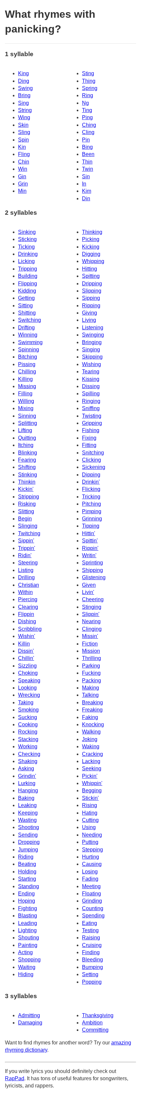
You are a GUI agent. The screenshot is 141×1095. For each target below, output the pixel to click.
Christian (28, 585)
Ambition (92, 1022)
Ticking (26, 247)
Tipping (90, 526)
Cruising (92, 945)
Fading (90, 879)
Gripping (92, 423)
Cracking (92, 754)
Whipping (93, 261)
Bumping (92, 967)
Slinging (27, 526)
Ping (87, 117)
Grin (23, 183)
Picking (90, 239)
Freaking (92, 709)
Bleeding (92, 959)
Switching (29, 320)
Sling (24, 132)
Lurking (26, 783)
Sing (23, 103)
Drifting (26, 327)
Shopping (29, 959)
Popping (92, 982)
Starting (27, 879)
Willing (26, 401)
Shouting (28, 937)
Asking (26, 768)
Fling (24, 154)
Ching (89, 125)
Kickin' (25, 489)
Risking (27, 504)
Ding (23, 81)
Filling (25, 393)
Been (88, 154)
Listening (92, 327)
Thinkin (26, 482)
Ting (87, 110)
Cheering (93, 599)
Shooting (28, 827)
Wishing (91, 364)
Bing (87, 147)
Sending (28, 835)
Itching (25, 445)
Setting (90, 974)
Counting (92, 908)
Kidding (27, 291)
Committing (95, 1030)
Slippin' (90, 614)
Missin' (90, 636)
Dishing (27, 621)
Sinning (27, 416)
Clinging (92, 629)
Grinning (92, 518)
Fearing (27, 460)
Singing (91, 349)
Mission (91, 651)
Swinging (93, 335)
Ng (85, 103)
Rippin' (90, 548)
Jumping (28, 849)
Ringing (91, 401)
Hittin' (88, 533)
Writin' (89, 555)
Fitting (89, 445)
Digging (91, 254)
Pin (86, 139)
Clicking (91, 460)
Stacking (28, 739)
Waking (90, 746)
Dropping (29, 842)
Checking (29, 754)
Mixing (25, 408)
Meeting (91, 886)
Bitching (27, 357)
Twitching (29, 533)
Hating (89, 813)
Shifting (27, 467)
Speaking (29, 680)
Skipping (92, 357)
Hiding (25, 974)
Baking (26, 798)
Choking (28, 673)
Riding (25, 857)
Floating (91, 893)
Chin (23, 161)
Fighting (27, 908)
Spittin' (90, 540)
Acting (25, 952)
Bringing (92, 342)
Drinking (28, 254)
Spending (93, 915)
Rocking (27, 731)
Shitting (27, 313)
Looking (27, 687)
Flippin (26, 614)
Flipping (27, 283)
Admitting (29, 1015)
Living (89, 320)
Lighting (27, 930)
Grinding (92, 901)
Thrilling (91, 658)
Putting (90, 842)
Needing (92, 835)
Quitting (27, 438)
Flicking (91, 489)
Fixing (89, 438)
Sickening (93, 467)
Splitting (27, 423)
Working (27, 746)
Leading (27, 923)
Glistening (94, 577)
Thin (87, 161)
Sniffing (91, 408)
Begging (92, 790)
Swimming (30, 342)
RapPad (14, 1078)
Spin (23, 139)
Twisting (91, 416)
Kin (22, 147)
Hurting (90, 857)
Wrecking (29, 695)
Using (89, 827)
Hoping (26, 901)
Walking (91, 731)
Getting (26, 298)
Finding (91, 952)
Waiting (26, 967)
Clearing (28, 607)
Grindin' (27, 776)
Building (27, 276)
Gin (22, 176)
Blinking (27, 452)
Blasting (27, 915)
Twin (87, 169)
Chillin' (26, 658)
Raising (91, 937)
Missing (27, 386)
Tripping (27, 269)
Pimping (91, 511)
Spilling (91, 393)
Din (86, 198)
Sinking (27, 232)
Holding (27, 871)
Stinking (27, 474)
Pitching (91, 504)
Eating (89, 923)
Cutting (90, 820)
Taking (25, 702)
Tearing (90, 371)
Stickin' (90, 798)
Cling (88, 132)
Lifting (25, 430)
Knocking (93, 724)
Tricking (91, 496)
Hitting (89, 269)
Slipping (91, 291)
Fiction (90, 643)
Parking (91, 665)
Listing (25, 570)
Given (89, 585)
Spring (89, 88)
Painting (27, 945)
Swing (25, 88)
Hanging (28, 790)
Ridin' (24, 555)
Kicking (90, 247)
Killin (24, 643)
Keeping (28, 813)
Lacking (91, 761)
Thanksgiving (97, 1015)
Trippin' (26, 548)
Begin (25, 518)
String (25, 110)
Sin (86, 176)
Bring (24, 95)
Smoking (28, 709)
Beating (27, 864)
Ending (26, 893)
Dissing (91, 386)
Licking (26, 261)
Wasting (27, 820)
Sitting (25, 305)
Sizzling (27, 665)
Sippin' (26, 540)
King (23, 73)
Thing (88, 81)
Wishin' (26, 636)
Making (90, 687)
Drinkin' (91, 482)
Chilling (27, 371)
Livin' (88, 592)
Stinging (91, 607)
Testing (90, 930)
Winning (27, 335)
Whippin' (92, 783)
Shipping (92, 570)
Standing (28, 886)
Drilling (26, 577)
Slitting (26, 511)
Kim (86, 191)
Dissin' (26, 651)
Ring (87, 95)
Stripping (28, 496)
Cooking (28, 724)
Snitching (93, 452)
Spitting (91, 276)
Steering (28, 562)
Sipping (91, 298)
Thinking (92, 232)
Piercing (27, 599)
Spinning (28, 349)
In (84, 183)
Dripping (92, 283)
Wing (24, 117)
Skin (23, 125)
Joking (89, 739)
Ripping (91, 305)
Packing (91, 680)
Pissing (26, 364)
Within (25, 592)
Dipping (91, 474)
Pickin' (89, 776)
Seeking (91, 768)
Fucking (91, 673)
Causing (92, 864)
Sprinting (92, 562)
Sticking (27, 239)
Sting (88, 73)
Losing (90, 871)
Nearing (91, 621)
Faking (90, 717)
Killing (25, 379)
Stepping (92, 849)
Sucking (27, 717)
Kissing (90, 379)
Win (22, 169)
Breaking (92, 702)
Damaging (30, 1022)
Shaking (27, 761)
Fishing (90, 430)
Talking (90, 695)
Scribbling (30, 629)
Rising (89, 805)
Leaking (27, 805)
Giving (89, 313)
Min (22, 191)
